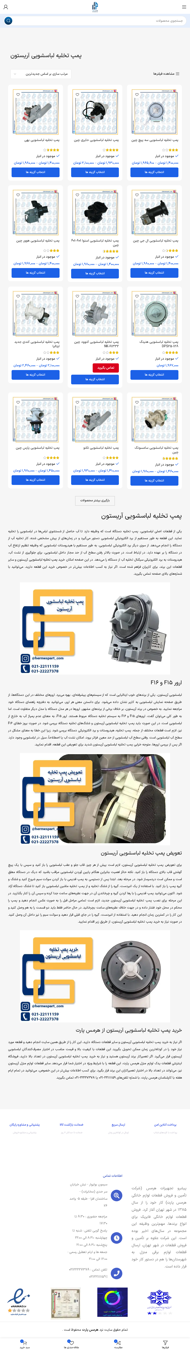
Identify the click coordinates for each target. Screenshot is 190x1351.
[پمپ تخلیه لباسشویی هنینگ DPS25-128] (154, 314)
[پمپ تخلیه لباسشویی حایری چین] (95, 112)
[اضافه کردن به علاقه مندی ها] (137, 94)
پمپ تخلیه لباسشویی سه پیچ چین (154, 140)
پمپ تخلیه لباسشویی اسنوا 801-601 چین (95, 243)
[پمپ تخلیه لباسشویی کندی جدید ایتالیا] (36, 314)
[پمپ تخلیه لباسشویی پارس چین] (36, 420)
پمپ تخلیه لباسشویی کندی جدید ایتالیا (37, 344)
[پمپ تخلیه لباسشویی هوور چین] (36, 212)
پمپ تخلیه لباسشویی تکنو (101, 447)
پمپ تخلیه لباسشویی (43, 559)
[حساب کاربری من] (5, 7)
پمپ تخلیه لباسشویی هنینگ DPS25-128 (158, 344)
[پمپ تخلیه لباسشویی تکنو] (95, 420)
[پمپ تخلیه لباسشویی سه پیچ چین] (154, 112)
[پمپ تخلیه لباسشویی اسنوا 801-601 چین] (95, 212)
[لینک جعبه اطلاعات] (165, 1129)
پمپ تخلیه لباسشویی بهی (42, 140)
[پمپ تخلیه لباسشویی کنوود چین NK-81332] (95, 314)
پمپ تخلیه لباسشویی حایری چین (96, 140)
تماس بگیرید (105, 367)
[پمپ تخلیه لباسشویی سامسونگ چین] (154, 420)
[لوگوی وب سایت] (95, 6)
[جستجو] (8, 21)
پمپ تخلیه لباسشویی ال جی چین (155, 240)
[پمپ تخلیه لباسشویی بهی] (36, 112)
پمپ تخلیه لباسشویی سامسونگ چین (156, 450)
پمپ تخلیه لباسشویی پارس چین (38, 447)
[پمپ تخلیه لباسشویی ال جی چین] (154, 212)
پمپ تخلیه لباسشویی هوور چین (38, 240)
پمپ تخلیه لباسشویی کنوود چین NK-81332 (96, 344)
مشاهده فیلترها (163, 74)
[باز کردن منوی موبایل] (184, 7)
